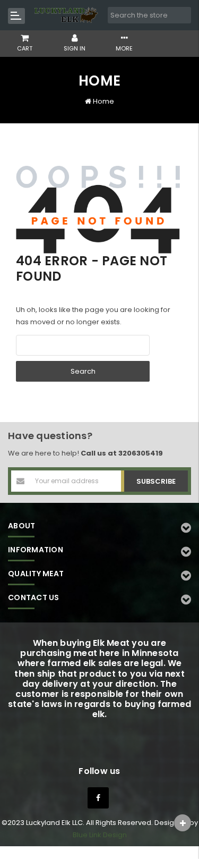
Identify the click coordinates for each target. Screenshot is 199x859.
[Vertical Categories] (16, 16)
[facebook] (98, 798)
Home (103, 101)
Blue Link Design (100, 835)
